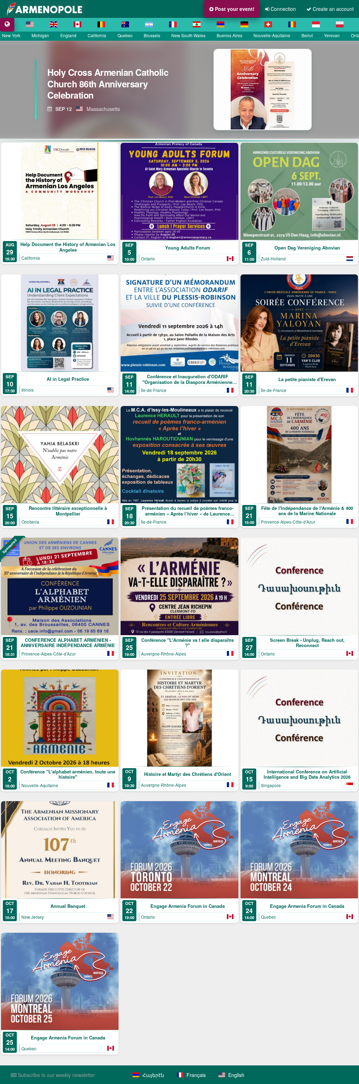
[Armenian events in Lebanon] (196, 25)
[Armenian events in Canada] (77, 25)
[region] (179, 89)
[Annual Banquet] (59, 849)
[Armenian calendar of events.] (7, 25)
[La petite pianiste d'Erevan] (299, 323)
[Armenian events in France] (172, 25)
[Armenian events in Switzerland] (268, 25)
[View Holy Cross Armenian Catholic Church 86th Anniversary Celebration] (269, 89)
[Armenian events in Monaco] (315, 25)
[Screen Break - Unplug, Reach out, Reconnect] (299, 586)
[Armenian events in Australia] (125, 25)
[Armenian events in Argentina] (149, 25)
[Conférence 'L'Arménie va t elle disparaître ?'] (179, 586)
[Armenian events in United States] (29, 25)
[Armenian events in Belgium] (101, 25)
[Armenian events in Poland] (339, 25)
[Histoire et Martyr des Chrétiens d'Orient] (179, 718)
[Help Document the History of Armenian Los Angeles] (59, 190)
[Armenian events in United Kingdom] (53, 25)
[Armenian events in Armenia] (220, 25)
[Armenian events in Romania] (292, 25)
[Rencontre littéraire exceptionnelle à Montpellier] (59, 454)
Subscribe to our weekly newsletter (55, 1074)
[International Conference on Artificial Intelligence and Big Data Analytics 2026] (299, 718)
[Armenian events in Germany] (244, 25)
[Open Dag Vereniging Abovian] (299, 191)
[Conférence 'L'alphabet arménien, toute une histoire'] (59, 718)
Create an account (332, 8)
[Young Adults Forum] (179, 191)
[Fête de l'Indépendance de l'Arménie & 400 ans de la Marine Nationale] (299, 454)
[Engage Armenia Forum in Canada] (179, 849)
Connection (282, 8)
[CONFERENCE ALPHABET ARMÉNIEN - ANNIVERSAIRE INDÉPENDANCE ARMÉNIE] (59, 586)
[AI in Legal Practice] (59, 322)
